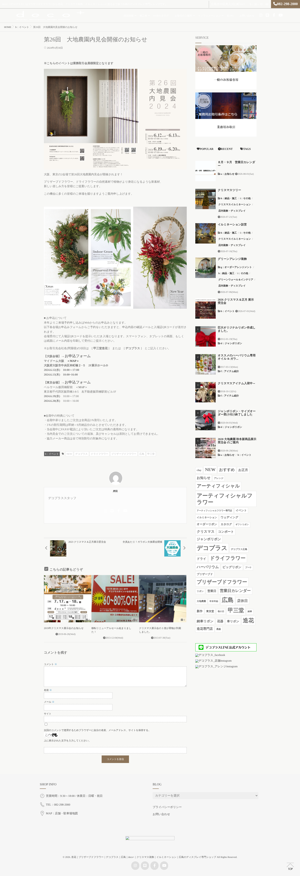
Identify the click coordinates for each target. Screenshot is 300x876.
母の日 (221, 611)
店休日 (242, 601)
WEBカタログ (161, 15)
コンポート (226, 532)
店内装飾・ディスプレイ (232, 210)
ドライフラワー (99, 453)
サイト (47, 713)
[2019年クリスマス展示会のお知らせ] (67, 598)
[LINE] (267, 15)
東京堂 (210, 611)
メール (49, 701)
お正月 (243, 470)
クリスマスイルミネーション (234, 204)
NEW (69, 453)
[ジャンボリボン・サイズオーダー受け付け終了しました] (205, 420)
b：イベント (52, 453)
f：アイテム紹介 (230, 371)
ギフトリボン (242, 525)
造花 (248, 620)
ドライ (201, 559)
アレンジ (218, 478)
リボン (200, 591)
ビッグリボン (231, 567)
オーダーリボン (207, 524)
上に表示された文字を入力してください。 (67, 740)
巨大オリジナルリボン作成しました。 (237, 329)
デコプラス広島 (239, 549)
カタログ (226, 524)
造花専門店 (205, 629)
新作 (200, 611)
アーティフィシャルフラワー (224, 499)
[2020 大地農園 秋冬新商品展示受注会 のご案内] (205, 448)
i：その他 (245, 198)
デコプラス (81, 453)
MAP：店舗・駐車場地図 (62, 813)
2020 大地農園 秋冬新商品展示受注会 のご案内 (237, 441)
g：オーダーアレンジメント (236, 267)
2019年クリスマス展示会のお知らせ (64, 628)
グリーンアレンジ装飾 (232, 259)
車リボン (233, 621)
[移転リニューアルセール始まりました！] (115, 598)
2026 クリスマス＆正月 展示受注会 (236, 301)
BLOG (230, 15)
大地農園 (201, 601)
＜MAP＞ (73, 361)
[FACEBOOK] (274, 15)
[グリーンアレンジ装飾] (205, 268)
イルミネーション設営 (232, 224)
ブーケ (248, 567)
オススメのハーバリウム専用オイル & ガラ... (237, 357)
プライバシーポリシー (167, 807)
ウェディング (229, 517)
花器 (220, 621)
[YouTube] (280, 15)
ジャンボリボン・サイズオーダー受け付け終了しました (237, 413)
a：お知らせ (227, 173)
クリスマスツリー (229, 190)
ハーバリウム (208, 567)
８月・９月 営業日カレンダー (236, 164)
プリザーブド (205, 574)
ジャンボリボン (209, 539)
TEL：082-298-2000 (58, 804)
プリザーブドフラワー (123, 453)
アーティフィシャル (218, 485)
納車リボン (205, 621)
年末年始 (213, 601)
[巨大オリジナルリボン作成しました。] (205, 336)
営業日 (211, 591)
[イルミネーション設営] (205, 233)
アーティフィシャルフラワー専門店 (214, 511)
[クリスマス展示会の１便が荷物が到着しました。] (162, 598)
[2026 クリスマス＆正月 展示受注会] (205, 308)
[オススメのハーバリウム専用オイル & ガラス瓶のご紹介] (205, 364)
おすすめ (227, 470)
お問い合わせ (247, 15)
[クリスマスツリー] (205, 199)
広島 (141, 453)
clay (199, 470)
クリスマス (205, 532)
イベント (241, 510)
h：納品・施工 (229, 198)
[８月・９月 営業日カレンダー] (205, 171)
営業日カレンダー (235, 591)
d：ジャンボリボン (231, 343)
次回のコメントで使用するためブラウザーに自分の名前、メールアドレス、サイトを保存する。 (97, 730)
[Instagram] (261, 15)
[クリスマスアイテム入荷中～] (205, 392)
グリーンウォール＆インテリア (235, 279)
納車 (250, 611)
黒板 (218, 629)
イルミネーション (207, 517)
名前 (48, 690)
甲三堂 (151, 453)
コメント (50, 664)
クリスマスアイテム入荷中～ (237, 383)
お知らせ (203, 478)
